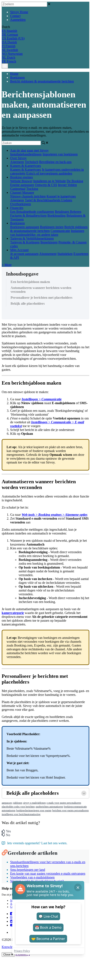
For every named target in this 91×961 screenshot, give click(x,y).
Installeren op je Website (49, 181)
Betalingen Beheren (68, 211)
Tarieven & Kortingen (25, 242)
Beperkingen (49, 242)
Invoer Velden (67, 185)
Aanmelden (18, 19)
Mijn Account (19, 250)
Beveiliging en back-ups (55, 162)
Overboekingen (20, 204)
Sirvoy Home (19, 12)
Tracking (32, 188)
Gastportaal (17, 188)
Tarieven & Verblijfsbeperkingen (32, 238)
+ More (7, 265)
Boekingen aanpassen (24, 227)
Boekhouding (56, 215)
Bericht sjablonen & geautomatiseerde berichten (42, 81)
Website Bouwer (21, 181)
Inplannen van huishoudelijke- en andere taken (47, 232)
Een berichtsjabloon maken (30, 282)
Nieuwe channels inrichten (28, 196)
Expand (21, 954)
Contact (15, 16)
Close (7, 954)
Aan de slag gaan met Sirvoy (29, 150)
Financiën (16, 208)
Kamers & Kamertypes (25, 166)
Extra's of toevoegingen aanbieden (49, 173)
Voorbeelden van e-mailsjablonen (32, 877)
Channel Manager (22, 192)
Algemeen (17, 162)
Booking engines (21, 177)
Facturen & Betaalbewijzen (28, 215)
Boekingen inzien (51, 227)
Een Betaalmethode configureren (32, 211)
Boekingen (17, 77)
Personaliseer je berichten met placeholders (41, 297)
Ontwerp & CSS (46, 185)
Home (14, 73)
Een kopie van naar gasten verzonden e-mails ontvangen (47, 873)
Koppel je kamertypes (61, 196)
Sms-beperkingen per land (27, 869)
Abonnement (48, 254)
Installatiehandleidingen (26, 154)
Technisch (31, 162)
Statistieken (65, 254)
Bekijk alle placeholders (28, 303)
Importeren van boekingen (60, 154)
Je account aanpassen (24, 254)
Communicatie (60, 231)
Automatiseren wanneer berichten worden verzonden (41, 289)
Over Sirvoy (18, 158)
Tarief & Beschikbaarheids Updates (48, 200)
